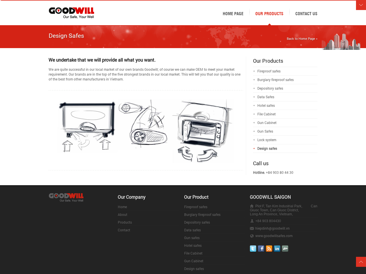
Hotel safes (266, 105)
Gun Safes (265, 131)
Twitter (253, 248)
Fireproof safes (269, 71)
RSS (269, 248)
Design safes (267, 148)
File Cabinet (266, 114)
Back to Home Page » (302, 38)
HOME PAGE (233, 13)
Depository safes (270, 88)
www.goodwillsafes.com (274, 235)
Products (125, 222)
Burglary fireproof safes (275, 79)
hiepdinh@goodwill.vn (272, 228)
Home (122, 206)
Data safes (192, 230)
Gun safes (192, 237)
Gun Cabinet (267, 122)
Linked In (277, 248)
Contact (124, 230)
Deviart (285, 248)
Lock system (266, 139)
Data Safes (265, 96)
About (122, 214)
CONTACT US (306, 13)
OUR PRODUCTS (269, 13)
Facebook (261, 248)
